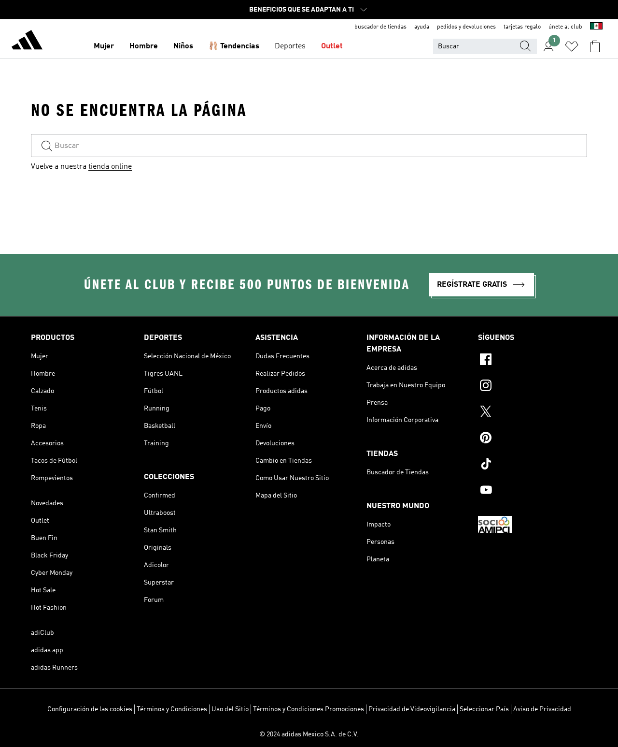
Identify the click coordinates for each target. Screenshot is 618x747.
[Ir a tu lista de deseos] (571, 46)
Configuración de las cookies (89, 709)
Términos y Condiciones (172, 709)
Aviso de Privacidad (542, 709)
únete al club (565, 27)
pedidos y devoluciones (466, 27)
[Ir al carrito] (594, 46)
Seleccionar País (484, 709)
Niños (183, 46)
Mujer (104, 46)
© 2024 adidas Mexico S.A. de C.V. (309, 734)
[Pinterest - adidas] (532, 439)
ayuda (421, 27)
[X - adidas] (532, 413)
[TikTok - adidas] (532, 465)
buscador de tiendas (380, 27)
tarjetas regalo (522, 27)
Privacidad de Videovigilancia (411, 709)
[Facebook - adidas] (532, 361)
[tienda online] (27, 41)
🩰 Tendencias (234, 46)
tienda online (110, 167)
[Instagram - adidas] (532, 387)
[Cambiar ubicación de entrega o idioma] (596, 27)
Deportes (290, 46)
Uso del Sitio (230, 709)
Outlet (332, 46)
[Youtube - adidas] (532, 491)
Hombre (143, 46)
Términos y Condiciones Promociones (308, 709)
